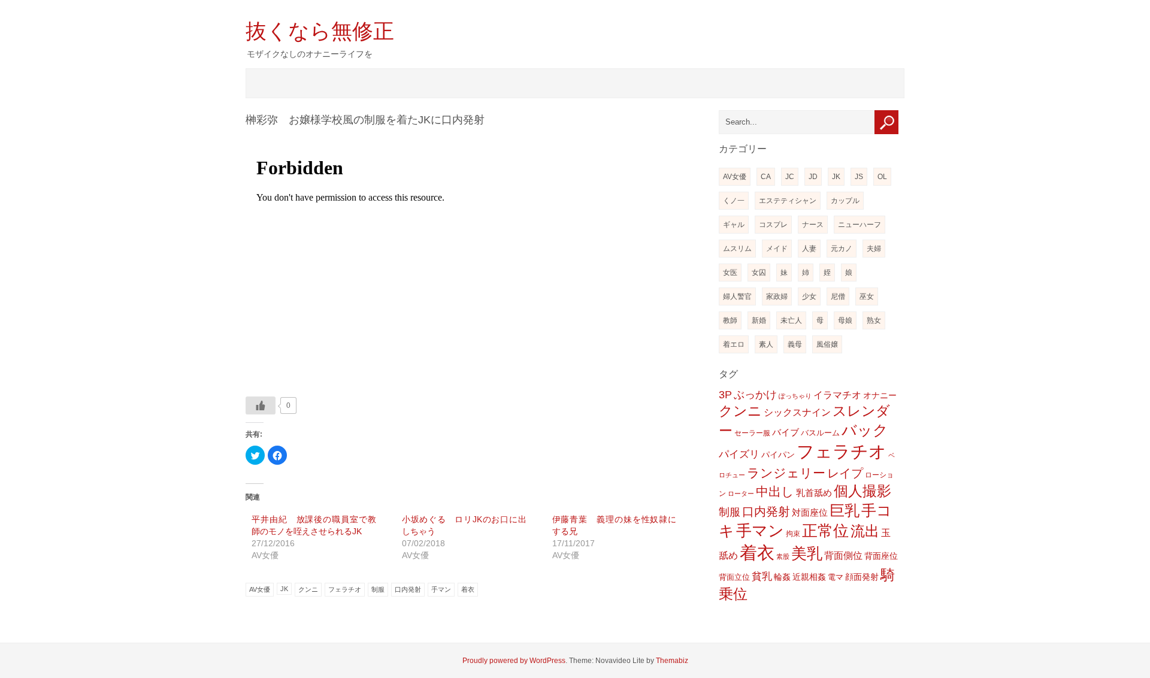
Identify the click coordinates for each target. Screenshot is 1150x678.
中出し (775, 491)
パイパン (778, 454)
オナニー (880, 395)
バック (865, 430)
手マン (441, 589)
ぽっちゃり (795, 395)
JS (859, 176)
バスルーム (820, 432)
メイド (777, 248)
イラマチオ (837, 395)
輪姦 (782, 577)
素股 (782, 556)
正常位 (825, 531)
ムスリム (737, 248)
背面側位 (843, 555)
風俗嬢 (827, 344)
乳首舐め (814, 493)
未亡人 (791, 320)
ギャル (734, 224)
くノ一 (734, 200)
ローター (741, 493)
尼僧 (838, 296)
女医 (730, 272)
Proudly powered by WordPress (513, 660)
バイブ (785, 432)
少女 (809, 296)
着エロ (734, 344)
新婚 (759, 320)
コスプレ (773, 224)
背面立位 (734, 577)
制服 (378, 589)
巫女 (867, 296)
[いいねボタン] (261, 405)
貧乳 (762, 576)
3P (725, 395)
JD (813, 176)
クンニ (308, 589)
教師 (730, 320)
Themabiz (672, 660)
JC (789, 176)
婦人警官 (737, 296)
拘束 (793, 533)
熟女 (874, 320)
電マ (835, 577)
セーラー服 (752, 433)
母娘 (845, 320)
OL (882, 176)
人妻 (809, 248)
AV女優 (259, 589)
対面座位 (810, 512)
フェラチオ (344, 589)
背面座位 (881, 556)
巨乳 (845, 510)
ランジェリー (786, 473)
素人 (766, 344)
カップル (845, 200)
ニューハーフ (859, 224)
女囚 (759, 272)
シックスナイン (797, 412)
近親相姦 (809, 577)
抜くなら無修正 (320, 31)
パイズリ (739, 454)
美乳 (806, 553)
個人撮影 (862, 491)
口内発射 (408, 589)
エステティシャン (787, 200)
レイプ (845, 473)
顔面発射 (862, 577)
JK (284, 588)
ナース (813, 224)
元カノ (841, 248)
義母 (795, 344)
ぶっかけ (755, 394)
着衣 (467, 589)
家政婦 (777, 296)
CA (766, 176)
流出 (865, 531)
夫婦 (874, 248)
